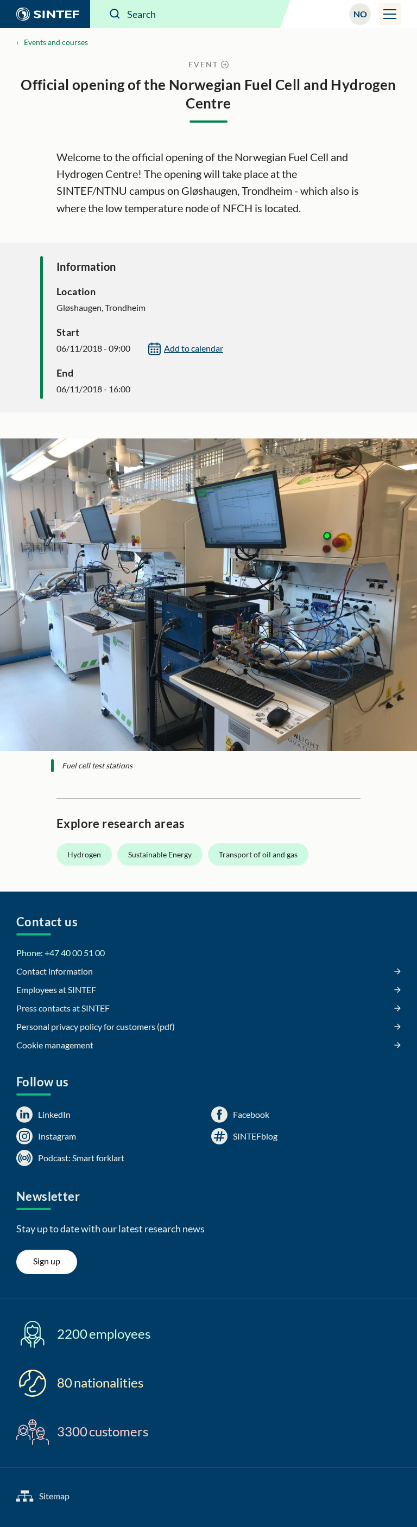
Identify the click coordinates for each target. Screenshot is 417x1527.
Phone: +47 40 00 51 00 (60, 952)
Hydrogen (84, 854)
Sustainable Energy (160, 854)
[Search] (115, 14)
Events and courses (56, 42)
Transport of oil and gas (258, 854)
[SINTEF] (45, 14)
